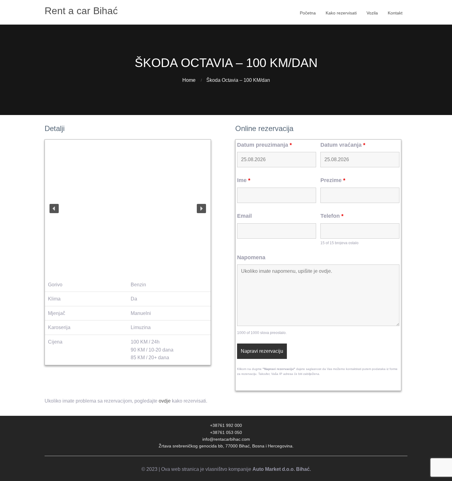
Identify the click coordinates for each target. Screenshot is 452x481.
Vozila (372, 12)
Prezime (332, 180)
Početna (308, 12)
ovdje (165, 400)
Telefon (331, 216)
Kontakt (395, 12)
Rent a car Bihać (81, 10)
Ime (243, 180)
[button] (54, 208)
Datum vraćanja (342, 145)
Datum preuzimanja (264, 145)
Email (244, 216)
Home (189, 80)
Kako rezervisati (341, 12)
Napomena (251, 257)
